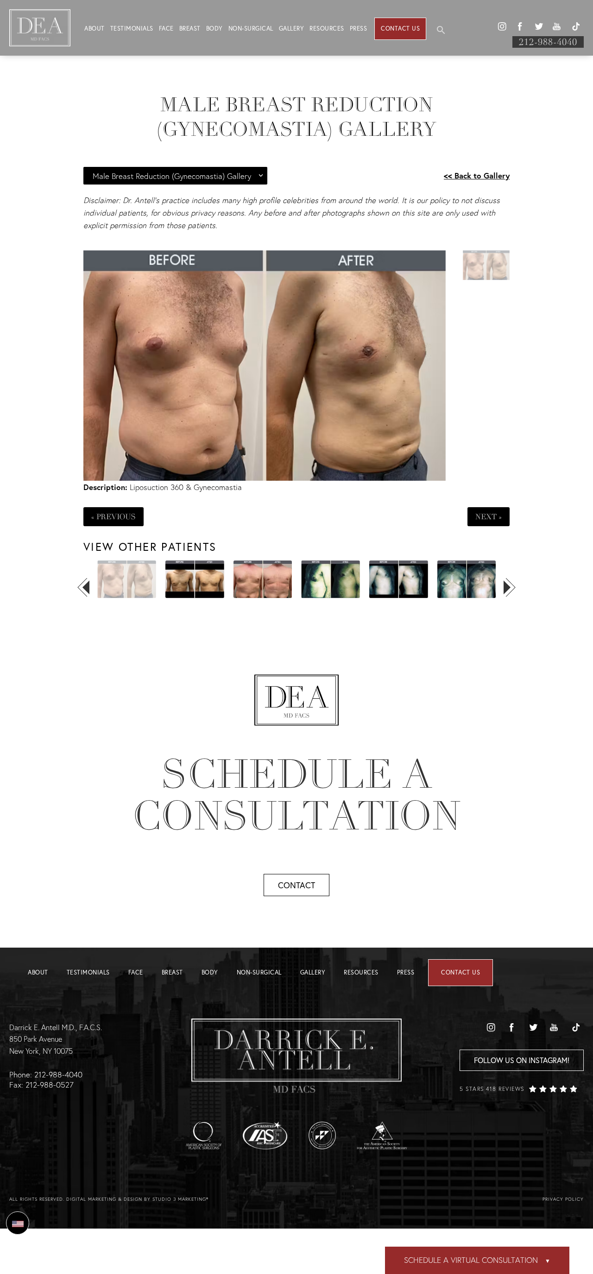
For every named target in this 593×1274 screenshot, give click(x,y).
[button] (501, 26)
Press (358, 28)
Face (166, 28)
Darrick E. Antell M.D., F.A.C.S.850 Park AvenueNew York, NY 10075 (55, 1039)
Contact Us (400, 28)
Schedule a (296, 795)
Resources (326, 28)
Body (214, 28)
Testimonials (131, 28)
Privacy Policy (563, 1199)
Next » (488, 517)
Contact (296, 885)
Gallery (291, 28)
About (94, 28)
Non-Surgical (250, 28)
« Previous (113, 517)
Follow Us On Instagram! (521, 1060)
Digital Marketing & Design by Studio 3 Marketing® (137, 1199)
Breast (190, 28)
